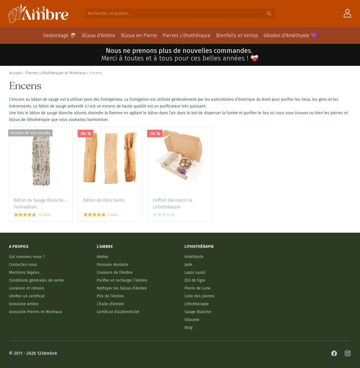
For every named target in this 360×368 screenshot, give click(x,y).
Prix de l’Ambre (110, 296)
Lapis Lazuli (195, 272)
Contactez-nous (23, 264)
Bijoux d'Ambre (98, 35)
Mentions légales (24, 272)
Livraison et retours (26, 288)
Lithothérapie (196, 304)
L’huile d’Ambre (110, 304)
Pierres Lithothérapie (186, 35)
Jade (188, 264)
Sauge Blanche (197, 311)
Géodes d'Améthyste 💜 (290, 35)
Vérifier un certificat (27, 296)
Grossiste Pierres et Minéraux (35, 311)
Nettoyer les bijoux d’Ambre (122, 288)
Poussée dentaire (112, 264)
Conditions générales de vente (36, 280)
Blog (188, 327)
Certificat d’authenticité (118, 311)
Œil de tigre (194, 280)
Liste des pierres (199, 296)
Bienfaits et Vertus (237, 35)
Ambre (102, 256)
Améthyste (194, 256)
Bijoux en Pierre (139, 35)
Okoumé (191, 319)
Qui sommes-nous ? (27, 256)
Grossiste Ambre (24, 304)
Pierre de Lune (197, 288)
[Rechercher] (269, 13)
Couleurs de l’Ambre (115, 272)
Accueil (15, 73)
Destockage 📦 (59, 35)
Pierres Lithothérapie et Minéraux (56, 73)
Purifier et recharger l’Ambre (122, 280)
